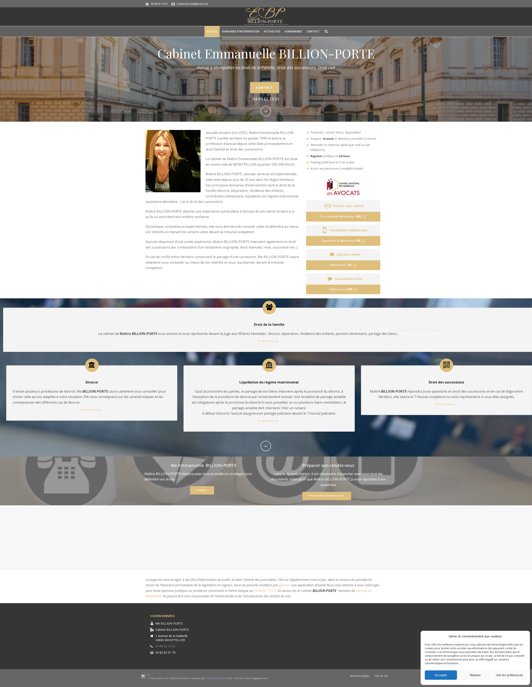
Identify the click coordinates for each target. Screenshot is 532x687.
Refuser (475, 675)
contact (313, 31)
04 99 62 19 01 (159, 4)
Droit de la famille (269, 324)
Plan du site (381, 676)
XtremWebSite (217, 678)
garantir (285, 585)
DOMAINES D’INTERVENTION (240, 31)
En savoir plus (266, 341)
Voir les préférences (509, 675)
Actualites (272, 31)
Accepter (441, 675)
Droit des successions (446, 382)
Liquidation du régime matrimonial (269, 382)
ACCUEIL (212, 31)
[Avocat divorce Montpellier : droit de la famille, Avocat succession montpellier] (266, 16)
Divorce (92, 382)
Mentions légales (360, 676)
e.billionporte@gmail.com (192, 4)
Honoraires (293, 31)
